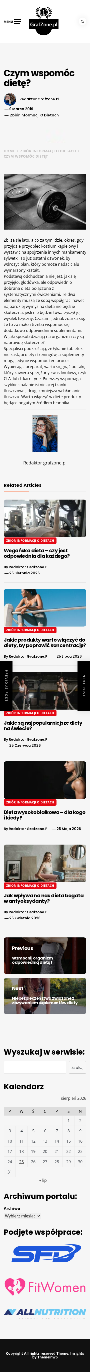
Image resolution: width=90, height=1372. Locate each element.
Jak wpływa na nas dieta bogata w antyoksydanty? (44, 898)
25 (21, 1161)
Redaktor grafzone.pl (39, 99)
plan (24, 264)
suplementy (73, 354)
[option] (45, 1362)
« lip (43, 1180)
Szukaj (78, 1067)
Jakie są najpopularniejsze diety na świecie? (43, 725)
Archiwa (12, 1208)
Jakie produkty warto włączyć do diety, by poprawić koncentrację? (45, 642)
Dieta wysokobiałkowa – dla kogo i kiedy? (44, 815)
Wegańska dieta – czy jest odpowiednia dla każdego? (37, 553)
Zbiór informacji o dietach (34, 115)
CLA (7, 378)
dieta (25, 288)
